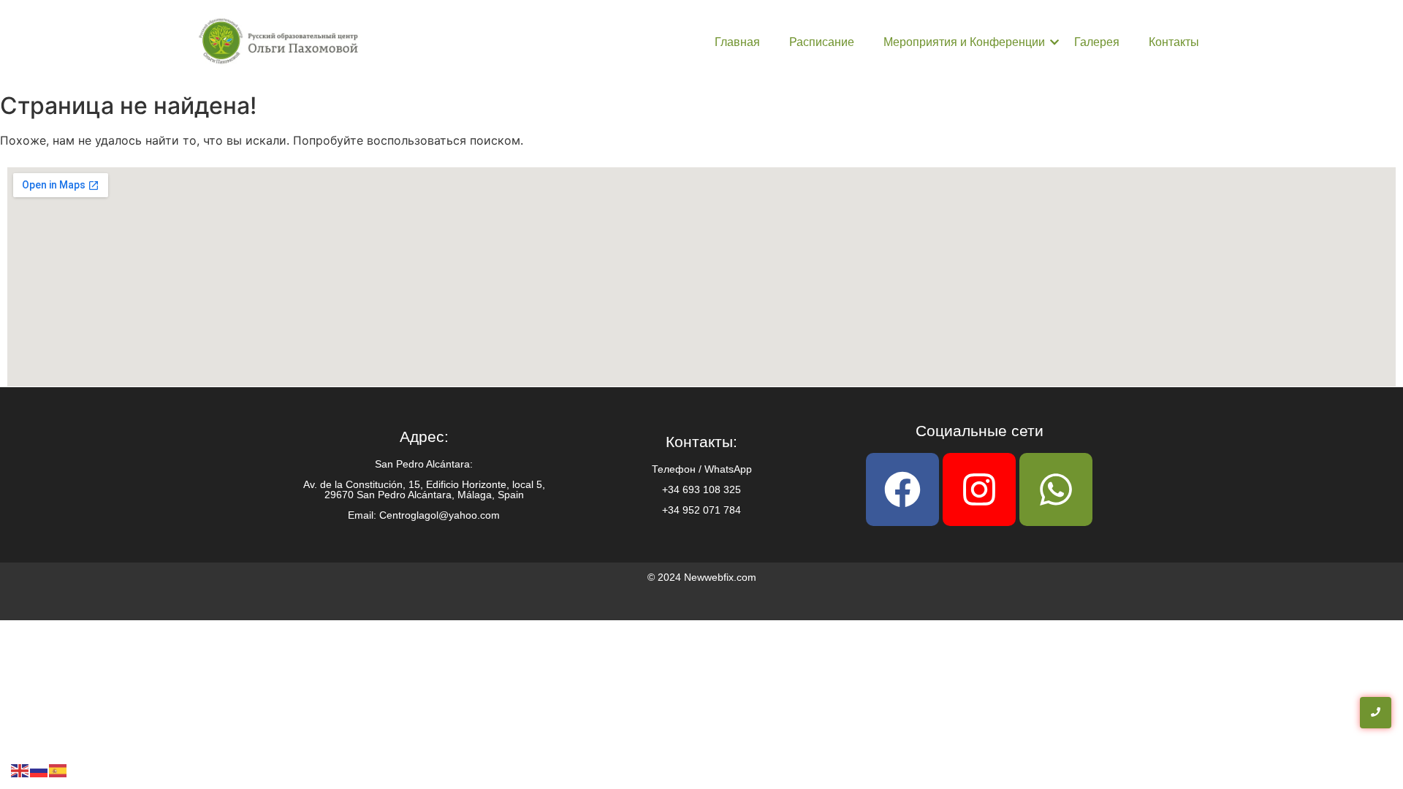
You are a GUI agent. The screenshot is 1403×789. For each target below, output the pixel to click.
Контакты (1174, 42)
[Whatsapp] (1055, 489)
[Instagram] (979, 489)
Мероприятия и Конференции (964, 42)
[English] (20, 769)
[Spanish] (58, 769)
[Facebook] (902, 489)
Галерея (1096, 42)
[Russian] (39, 769)
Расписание (821, 42)
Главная (737, 42)
